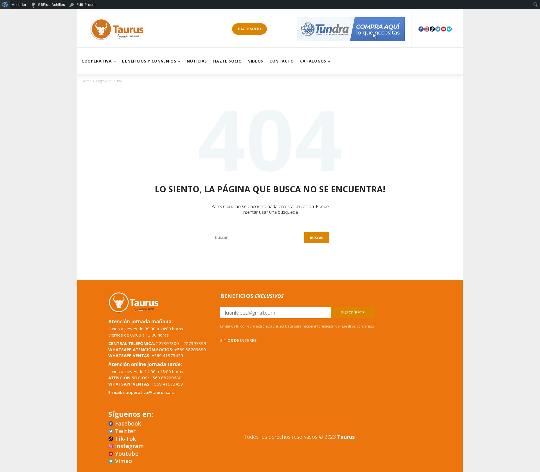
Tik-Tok (125, 439)
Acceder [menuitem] (19, 4)
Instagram (129, 446)
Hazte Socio (249, 28)
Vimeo (123, 461)
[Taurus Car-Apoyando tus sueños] (116, 29)
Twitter (125, 431)
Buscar (316, 237)
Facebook (128, 423)
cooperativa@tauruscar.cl (150, 392)
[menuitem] (5, 4)
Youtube (126, 454)
